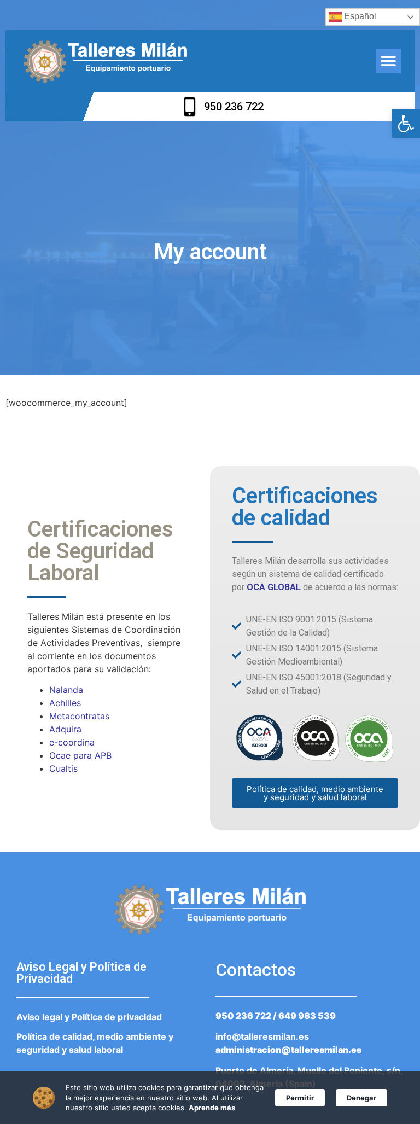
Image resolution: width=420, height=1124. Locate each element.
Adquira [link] (65, 729)
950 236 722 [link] (243, 1015)
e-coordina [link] (72, 742)
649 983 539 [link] (307, 1015)
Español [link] (359, 16)
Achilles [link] (65, 702)
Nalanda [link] (66, 689)
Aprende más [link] (212, 1107)
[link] (406, 123)
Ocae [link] (60, 755)
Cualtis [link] (63, 768)
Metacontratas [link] (79, 715)
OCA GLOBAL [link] (274, 587)
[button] (388, 61)
